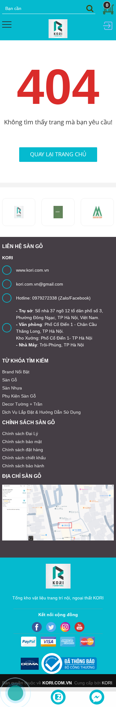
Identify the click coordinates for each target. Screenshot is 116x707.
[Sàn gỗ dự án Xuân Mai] (58, 212)
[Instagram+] (65, 627)
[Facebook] (37, 627)
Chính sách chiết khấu (24, 457)
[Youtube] (79, 627)
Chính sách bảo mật (22, 441)
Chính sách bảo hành (23, 465)
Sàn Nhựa (12, 387)
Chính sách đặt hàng (22, 449)
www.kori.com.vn (32, 270)
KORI (107, 682)
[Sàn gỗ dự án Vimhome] (97, 212)
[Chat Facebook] (96, 697)
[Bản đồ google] (58, 512)
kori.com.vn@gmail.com (39, 284)
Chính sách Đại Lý (20, 433)
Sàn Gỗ (9, 379)
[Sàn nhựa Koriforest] (18, 212)
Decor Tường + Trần (22, 404)
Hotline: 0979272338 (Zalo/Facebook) (53, 298)
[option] (58, 212)
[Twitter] (51, 627)
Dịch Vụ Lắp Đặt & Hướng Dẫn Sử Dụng (41, 412)
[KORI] (58, 28)
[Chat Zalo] (58, 697)
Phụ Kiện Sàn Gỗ (19, 396)
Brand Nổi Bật (15, 371)
